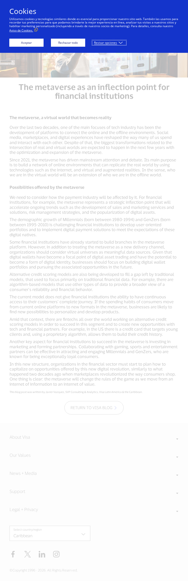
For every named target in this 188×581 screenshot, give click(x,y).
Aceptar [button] (26, 43)
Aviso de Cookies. (21, 30)
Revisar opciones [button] (105, 43)
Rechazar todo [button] (68, 43)
